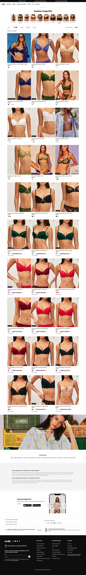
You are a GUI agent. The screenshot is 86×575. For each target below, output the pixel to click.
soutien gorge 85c (59, 457)
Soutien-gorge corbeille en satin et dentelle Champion (17, 64)
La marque (69, 543)
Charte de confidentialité (56, 552)
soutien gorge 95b (72, 457)
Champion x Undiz (22, 1)
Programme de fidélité (40, 554)
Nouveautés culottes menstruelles (61, 1)
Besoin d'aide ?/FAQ (40, 545)
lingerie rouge (39, 457)
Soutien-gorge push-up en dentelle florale (39, 250)
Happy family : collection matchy (40, 1)
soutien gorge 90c (53, 457)
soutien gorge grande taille (45, 457)
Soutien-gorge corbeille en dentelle (62, 101)
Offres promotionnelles (56, 543)
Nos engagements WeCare (72, 547)
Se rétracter (39, 550)
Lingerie (44, 7)
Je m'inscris (39, 529)
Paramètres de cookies (56, 558)
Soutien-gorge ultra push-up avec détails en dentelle (65, 289)
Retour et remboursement (41, 547)
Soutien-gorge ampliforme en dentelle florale (64, 250)
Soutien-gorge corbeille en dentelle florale (15, 250)
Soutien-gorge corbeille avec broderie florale (64, 175)
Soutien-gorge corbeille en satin (37, 175)
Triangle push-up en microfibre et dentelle (15, 101)
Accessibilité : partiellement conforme (58, 554)
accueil (41, 7)
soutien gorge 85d (66, 457)
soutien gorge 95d (33, 457)
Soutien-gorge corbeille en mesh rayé (38, 64)
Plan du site (54, 556)
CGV (53, 547)
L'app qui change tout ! (40, 552)
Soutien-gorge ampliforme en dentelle (39, 101)
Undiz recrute (69, 552)
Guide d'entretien (70, 550)
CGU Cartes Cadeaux (56, 550)
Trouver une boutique (40, 543)
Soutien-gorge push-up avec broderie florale (16, 213)
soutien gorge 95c (26, 457)
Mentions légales (55, 545)
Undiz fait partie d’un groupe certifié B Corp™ (56, 528)
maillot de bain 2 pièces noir (19, 457)
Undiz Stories (69, 545)
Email (6, 554)
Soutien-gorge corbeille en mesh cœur (63, 64)
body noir (12, 457)
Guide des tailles (39, 560)
